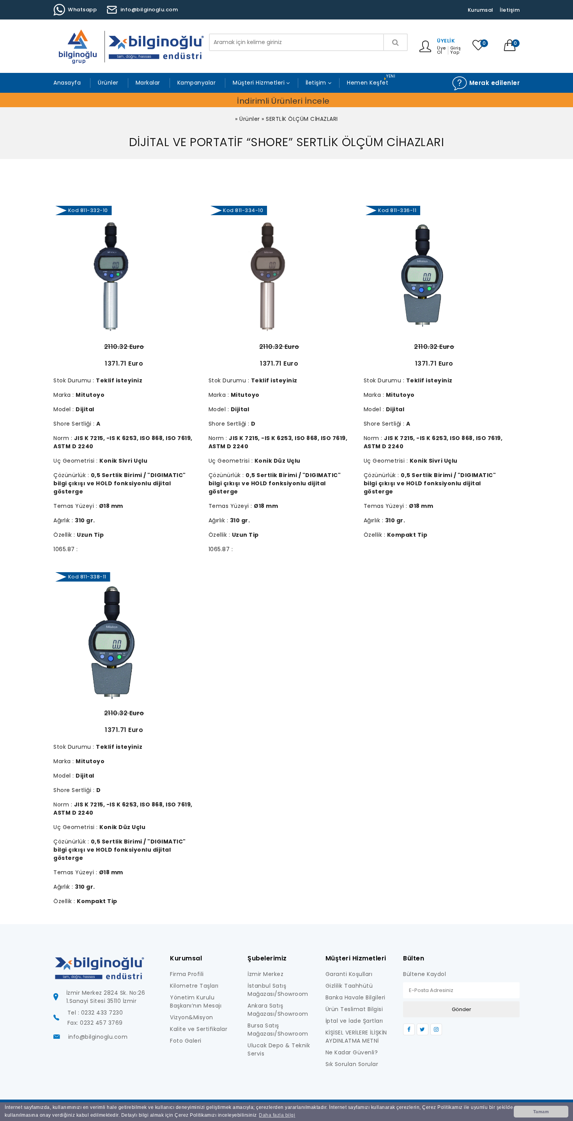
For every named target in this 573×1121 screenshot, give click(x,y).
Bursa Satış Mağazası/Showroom (278, 1030)
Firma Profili (187, 974)
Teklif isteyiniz (119, 380)
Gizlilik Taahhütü (349, 986)
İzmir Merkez (265, 974)
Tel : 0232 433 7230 (95, 1013)
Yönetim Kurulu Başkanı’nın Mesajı (195, 1002)
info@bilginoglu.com (149, 9)
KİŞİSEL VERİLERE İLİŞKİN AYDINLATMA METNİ (356, 1037)
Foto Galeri (186, 1041)
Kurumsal (480, 9)
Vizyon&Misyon (191, 1017)
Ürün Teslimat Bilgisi (354, 1009)
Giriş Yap (455, 50)
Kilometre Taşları (194, 986)
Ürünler (108, 83)
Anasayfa (67, 83)
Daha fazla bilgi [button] (277, 1115)
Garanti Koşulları (349, 974)
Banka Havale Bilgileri (355, 997)
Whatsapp (82, 9)
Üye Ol (441, 50)
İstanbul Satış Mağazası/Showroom (278, 990)
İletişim (510, 9)
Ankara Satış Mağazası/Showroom (278, 1010)
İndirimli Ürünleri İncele (283, 100)
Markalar (148, 83)
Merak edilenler (493, 83)
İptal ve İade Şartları (354, 1021)
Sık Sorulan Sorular (351, 1064)
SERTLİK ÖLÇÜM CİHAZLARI (302, 119)
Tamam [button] (541, 1111)
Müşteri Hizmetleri (259, 83)
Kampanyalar (196, 83)
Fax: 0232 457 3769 (95, 1023)
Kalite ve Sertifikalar (198, 1029)
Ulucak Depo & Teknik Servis (279, 1049)
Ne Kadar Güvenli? (351, 1052)
